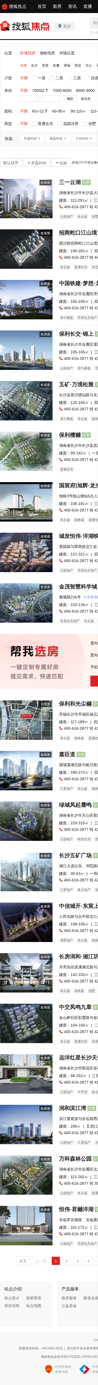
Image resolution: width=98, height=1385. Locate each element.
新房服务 (69, 1298)
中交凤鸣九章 (75, 1007)
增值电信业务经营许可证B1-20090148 (69, 1357)
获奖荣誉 (33, 1298)
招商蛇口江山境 (78, 233)
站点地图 (33, 1305)
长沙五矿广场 (75, 855)
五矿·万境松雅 (76, 384)
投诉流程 (12, 1305)
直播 (87, 6)
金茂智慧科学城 (78, 586)
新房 (57, 6)
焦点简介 (12, 1298)
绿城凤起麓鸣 (75, 805)
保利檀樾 (70, 435)
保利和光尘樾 (75, 704)
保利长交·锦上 (76, 334)
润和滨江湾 (72, 1108)
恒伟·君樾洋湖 (76, 1209)
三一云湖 (70, 182)
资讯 (72, 6)
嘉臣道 (67, 754)
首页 (42, 6)
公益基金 (69, 1305)
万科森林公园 (75, 1159)
